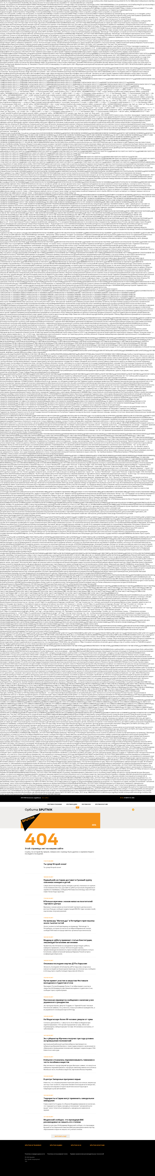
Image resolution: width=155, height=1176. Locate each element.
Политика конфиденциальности (35, 1154)
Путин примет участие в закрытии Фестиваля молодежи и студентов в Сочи (66, 981)
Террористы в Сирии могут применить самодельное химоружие (69, 1099)
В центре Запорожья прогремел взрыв (62, 1079)
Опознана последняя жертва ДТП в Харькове (65, 963)
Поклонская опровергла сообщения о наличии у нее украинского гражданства (69, 1001)
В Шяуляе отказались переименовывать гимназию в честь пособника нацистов (69, 1061)
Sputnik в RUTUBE (101, 804)
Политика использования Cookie (57, 1154)
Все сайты (45, 798)
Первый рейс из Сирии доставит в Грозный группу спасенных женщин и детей (68, 881)
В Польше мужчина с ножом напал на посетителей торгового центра (68, 902)
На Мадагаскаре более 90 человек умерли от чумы (68, 1019)
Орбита (38, 809)
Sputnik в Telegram (54, 804)
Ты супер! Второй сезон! (55, 864)
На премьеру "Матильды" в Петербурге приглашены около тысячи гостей (69, 922)
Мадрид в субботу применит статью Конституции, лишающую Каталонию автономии (68, 941)
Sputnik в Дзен (71, 804)
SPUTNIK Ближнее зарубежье (31, 798)
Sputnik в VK (86, 804)
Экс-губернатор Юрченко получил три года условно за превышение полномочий (69, 1039)
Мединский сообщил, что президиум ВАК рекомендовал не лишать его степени (64, 1121)
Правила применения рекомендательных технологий (87, 1154)
